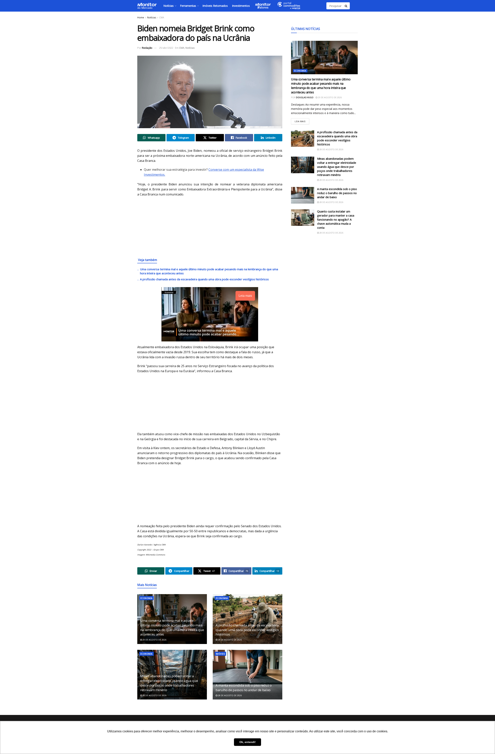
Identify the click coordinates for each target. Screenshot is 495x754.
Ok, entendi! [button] (247, 742)
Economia (146, 598)
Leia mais (302, 120)
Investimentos (241, 6)
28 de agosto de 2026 (229, 639)
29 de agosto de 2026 (154, 639)
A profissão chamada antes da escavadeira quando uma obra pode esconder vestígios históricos (204, 279)
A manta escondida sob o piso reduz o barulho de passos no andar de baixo (244, 687)
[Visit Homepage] (147, 6)
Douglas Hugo (304, 97)
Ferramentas (188, 6)
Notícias (168, 6)
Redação (147, 47)
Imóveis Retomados (215, 6)
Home (140, 17)
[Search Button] (346, 5)
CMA (161, 17)
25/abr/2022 (166, 47)
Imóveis (220, 653)
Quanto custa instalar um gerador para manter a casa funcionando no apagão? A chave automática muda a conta (335, 219)
